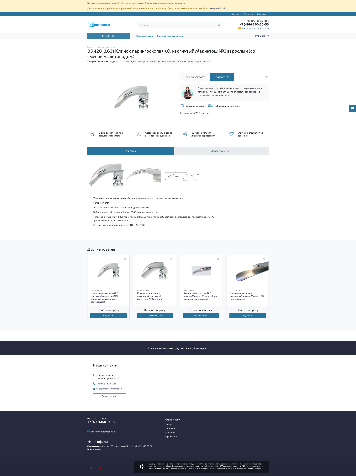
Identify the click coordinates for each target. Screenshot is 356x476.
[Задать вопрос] (352, 108)
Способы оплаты (195, 105)
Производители (144, 36)
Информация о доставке (227, 105)
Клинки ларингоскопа (197, 61)
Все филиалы (94, 449)
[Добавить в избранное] (266, 77)
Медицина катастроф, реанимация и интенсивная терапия (155, 61)
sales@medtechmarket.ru (255, 27)
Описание (131, 150)
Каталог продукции (106, 47)
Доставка (248, 14)
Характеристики (221, 150)
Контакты (261, 14)
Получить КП (108, 315)
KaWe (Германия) (201, 113)
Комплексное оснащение (170, 36)
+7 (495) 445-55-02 (175, 8)
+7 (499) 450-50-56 (254, 24)
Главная (90, 47)
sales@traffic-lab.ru (218, 8)
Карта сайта (171, 436)
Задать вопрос (109, 396)
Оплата (235, 14)
